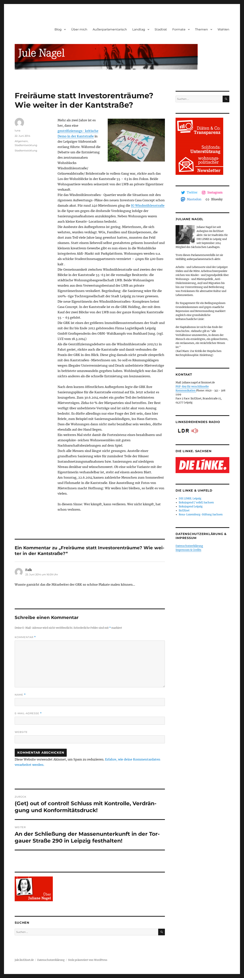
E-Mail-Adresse (28, 713)
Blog (58, 29)
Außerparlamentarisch (110, 29)
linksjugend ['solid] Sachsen (196, 502)
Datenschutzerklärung (189, 546)
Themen (201, 29)
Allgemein (21, 141)
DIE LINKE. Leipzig (190, 498)
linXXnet (184, 510)
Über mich (79, 29)
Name (20, 694)
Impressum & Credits (188, 550)
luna (17, 130)
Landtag (138, 29)
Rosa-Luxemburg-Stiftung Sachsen (201, 514)
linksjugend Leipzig (191, 506)
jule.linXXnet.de (24, 960)
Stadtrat (161, 29)
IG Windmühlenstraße (148, 205)
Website (21, 731)
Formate (178, 29)
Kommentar (25, 637)
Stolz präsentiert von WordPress (87, 960)
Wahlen (223, 29)
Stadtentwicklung (26, 145)
